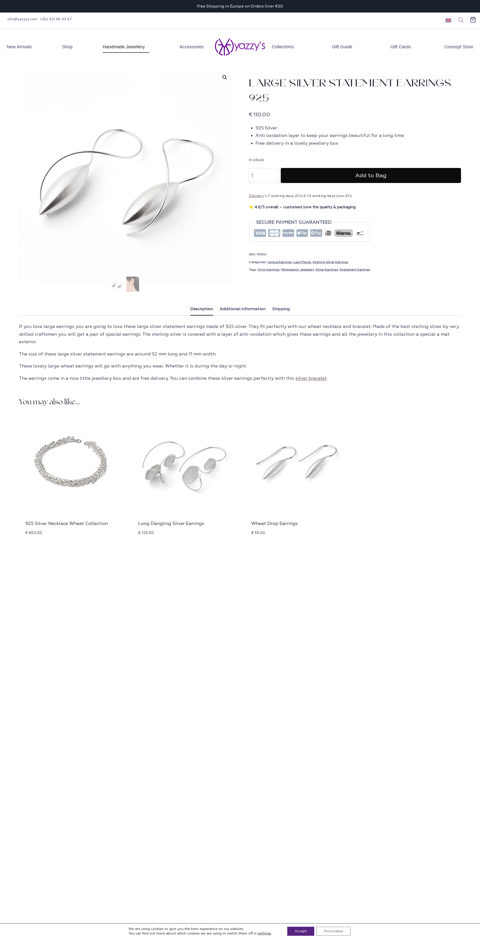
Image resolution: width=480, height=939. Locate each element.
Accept (301, 931)
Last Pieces (302, 262)
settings (264, 933)
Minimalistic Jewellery (297, 270)
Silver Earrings (327, 270)
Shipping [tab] (281, 308)
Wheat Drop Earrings (274, 523)
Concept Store (458, 46)
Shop (67, 46)
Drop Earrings (269, 270)
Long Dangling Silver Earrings (171, 523)
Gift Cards (400, 46)
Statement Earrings (355, 270)
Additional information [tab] (243, 308)
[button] (446, 20)
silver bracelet (311, 378)
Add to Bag (370, 175)
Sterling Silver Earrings (330, 262)
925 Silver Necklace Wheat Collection (66, 523)
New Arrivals (19, 46)
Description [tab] (201, 308)
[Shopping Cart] (473, 20)
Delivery (256, 196)
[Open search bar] (461, 20)
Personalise (333, 931)
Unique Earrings (280, 262)
